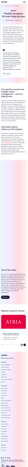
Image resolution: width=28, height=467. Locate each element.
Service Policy (15, 461)
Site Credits (3, 462)
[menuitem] (5, 364)
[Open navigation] (24, 2)
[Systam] (7, 2)
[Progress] (2, 344)
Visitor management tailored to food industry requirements (11, 334)
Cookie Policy (9, 461)
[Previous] (21, 345)
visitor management (6, 142)
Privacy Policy (3, 461)
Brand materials (22, 461)
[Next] (24, 345)
